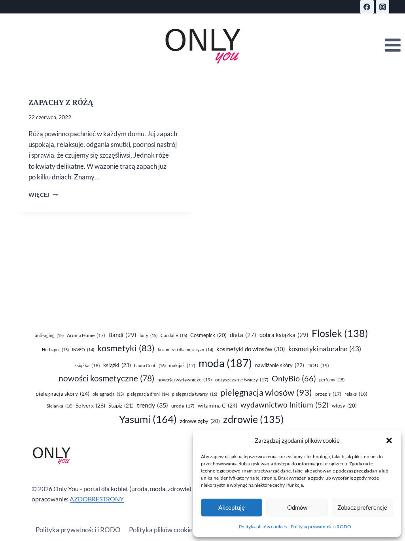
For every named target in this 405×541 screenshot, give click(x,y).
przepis (328, 394)
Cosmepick (208, 335)
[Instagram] (382, 6)
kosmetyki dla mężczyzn (185, 349)
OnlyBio (294, 378)
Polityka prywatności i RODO (321, 527)
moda (225, 363)
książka (87, 365)
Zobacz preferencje (362, 507)
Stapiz (121, 405)
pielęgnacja (108, 393)
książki (117, 365)
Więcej (43, 195)
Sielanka (59, 405)
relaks (355, 394)
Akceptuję (231, 507)
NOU (318, 365)
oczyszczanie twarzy (242, 380)
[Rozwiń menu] (392, 45)
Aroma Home (86, 335)
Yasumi (148, 419)
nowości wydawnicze (184, 380)
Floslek (340, 333)
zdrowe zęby (200, 421)
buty (148, 335)
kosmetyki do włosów (250, 348)
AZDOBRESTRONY (97, 499)
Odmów (297, 507)
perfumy (331, 379)
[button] (389, 440)
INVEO (83, 349)
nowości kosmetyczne (106, 378)
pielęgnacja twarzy (194, 393)
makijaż (182, 365)
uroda (183, 406)
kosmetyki (126, 348)
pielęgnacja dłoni (148, 393)
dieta (243, 334)
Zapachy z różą (60, 102)
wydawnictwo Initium (284, 404)
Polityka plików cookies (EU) (169, 530)
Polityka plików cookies (263, 527)
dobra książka (283, 334)
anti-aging (49, 335)
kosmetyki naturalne (324, 349)
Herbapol (55, 349)
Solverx (90, 405)
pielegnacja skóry (62, 393)
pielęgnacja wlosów (266, 392)
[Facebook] (367, 6)
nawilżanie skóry (279, 365)
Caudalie (174, 335)
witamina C (217, 405)
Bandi (122, 334)
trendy (152, 405)
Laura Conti (150, 365)
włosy (344, 405)
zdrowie (253, 419)
